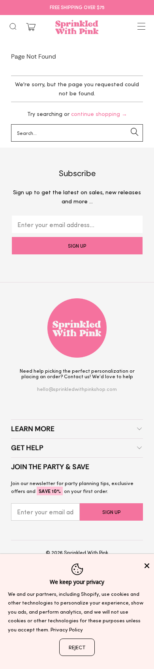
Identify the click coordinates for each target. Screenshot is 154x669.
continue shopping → (99, 114)
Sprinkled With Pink (86, 552)
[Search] (13, 26)
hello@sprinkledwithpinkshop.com (77, 388)
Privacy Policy (67, 629)
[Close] (147, 565)
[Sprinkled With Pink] (77, 27)
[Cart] (31, 27)
